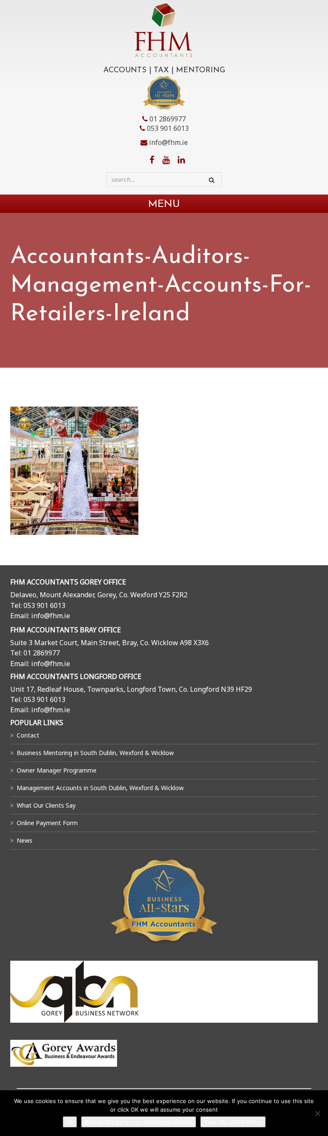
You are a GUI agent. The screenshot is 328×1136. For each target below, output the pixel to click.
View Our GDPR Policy (233, 1121)
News (24, 840)
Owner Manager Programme (57, 770)
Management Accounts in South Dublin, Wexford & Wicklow (100, 788)
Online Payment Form (47, 823)
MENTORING (200, 70)
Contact (28, 735)
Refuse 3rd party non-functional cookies (139, 1121)
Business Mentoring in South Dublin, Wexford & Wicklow (95, 753)
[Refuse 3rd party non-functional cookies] (317, 1113)
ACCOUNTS (124, 70)
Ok (69, 1121)
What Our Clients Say (46, 805)
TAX (161, 70)
